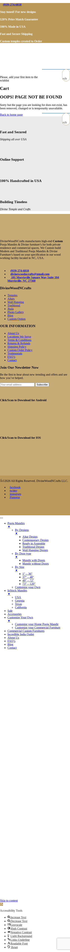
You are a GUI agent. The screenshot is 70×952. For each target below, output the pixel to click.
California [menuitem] (21, 607)
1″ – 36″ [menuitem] (27, 573)
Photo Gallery (15, 312)
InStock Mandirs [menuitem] (17, 592)
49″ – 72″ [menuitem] (28, 580)
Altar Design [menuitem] (30, 536)
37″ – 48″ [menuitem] (28, 577)
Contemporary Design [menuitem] (35, 540)
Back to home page (11, 114)
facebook (15, 487)
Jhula (10, 308)
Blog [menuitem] (10, 644)
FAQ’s (11, 356)
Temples (12, 295)
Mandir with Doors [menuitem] (33, 560)
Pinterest (15, 497)
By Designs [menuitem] (22, 531)
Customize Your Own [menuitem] (20, 619)
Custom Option (16, 318)
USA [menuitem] (18, 597)
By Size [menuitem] (19, 568)
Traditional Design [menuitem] (33, 546)
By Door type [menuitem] (23, 555)
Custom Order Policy (19, 350)
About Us (13, 333)
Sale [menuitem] (10, 610)
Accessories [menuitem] (14, 614)
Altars (11, 298)
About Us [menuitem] (13, 637)
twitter (13, 490)
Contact (12, 360)
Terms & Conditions (19, 340)
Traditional (13, 305)
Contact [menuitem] (12, 647)
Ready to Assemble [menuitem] (33, 543)
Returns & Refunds (18, 343)
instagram (15, 494)
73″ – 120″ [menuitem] (28, 583)
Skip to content (9, 900)
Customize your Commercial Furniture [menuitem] (37, 627)
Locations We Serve (19, 336)
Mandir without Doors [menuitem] (35, 563)
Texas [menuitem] (18, 604)
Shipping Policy (16, 346)
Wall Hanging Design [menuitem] (35, 550)
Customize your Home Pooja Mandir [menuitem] (36, 624)
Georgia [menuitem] (19, 600)
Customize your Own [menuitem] (27, 587)
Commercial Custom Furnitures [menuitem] (25, 630)
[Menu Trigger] (1, 518)
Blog (10, 315)
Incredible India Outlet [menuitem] (20, 634)
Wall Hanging (15, 302)
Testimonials (14, 353)
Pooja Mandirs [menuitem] (16, 525)
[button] (1, 904)
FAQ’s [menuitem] (11, 641)
